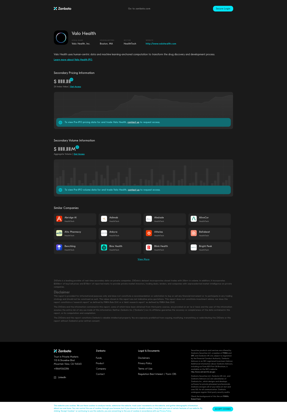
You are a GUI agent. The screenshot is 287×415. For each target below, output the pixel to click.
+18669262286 (61, 368)
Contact (100, 374)
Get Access (75, 86)
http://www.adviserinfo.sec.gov (203, 372)
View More (143, 259)
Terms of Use (145, 368)
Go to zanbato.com (139, 8)
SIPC (192, 356)
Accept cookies (223, 409)
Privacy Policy (145, 363)
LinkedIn (61, 377)
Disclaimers (144, 358)
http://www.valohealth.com (161, 43)
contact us (133, 122)
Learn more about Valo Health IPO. (73, 59)
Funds (99, 358)
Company (101, 368)
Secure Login (223, 8)
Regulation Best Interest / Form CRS (157, 374)
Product (100, 363)
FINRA (225, 353)
